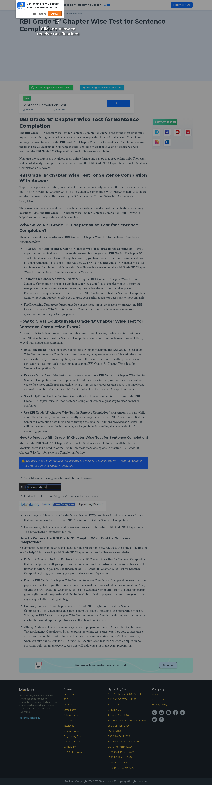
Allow (54, 13)
